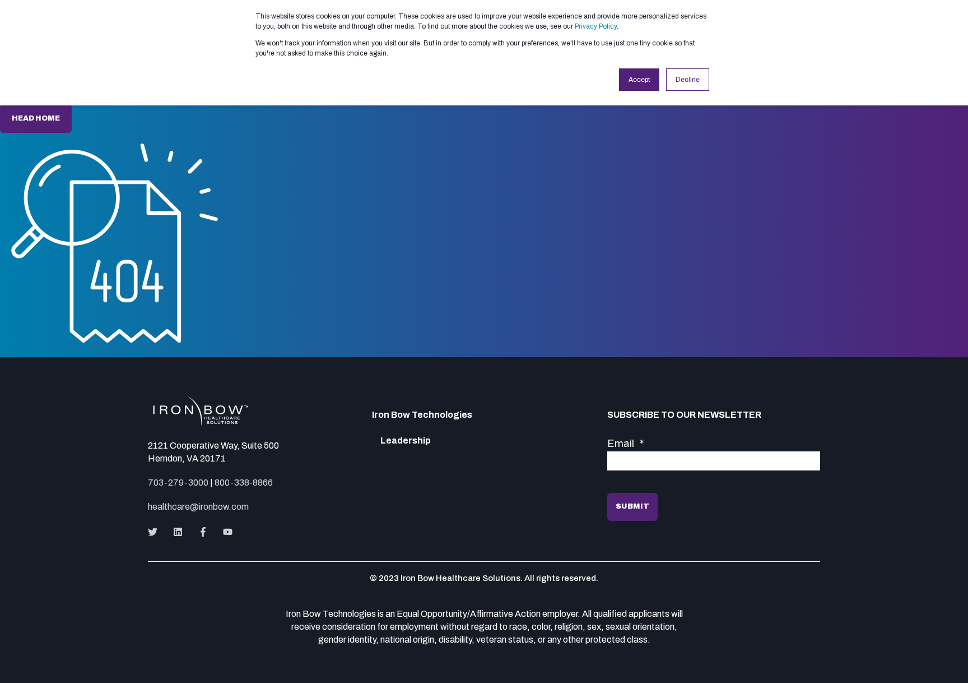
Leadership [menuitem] (405, 440)
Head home (36, 118)
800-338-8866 (244, 482)
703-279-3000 (178, 482)
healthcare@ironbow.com (198, 506)
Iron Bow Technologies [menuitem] (422, 414)
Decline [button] (688, 80)
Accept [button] (639, 80)
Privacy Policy (596, 26)
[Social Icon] (156, 532)
